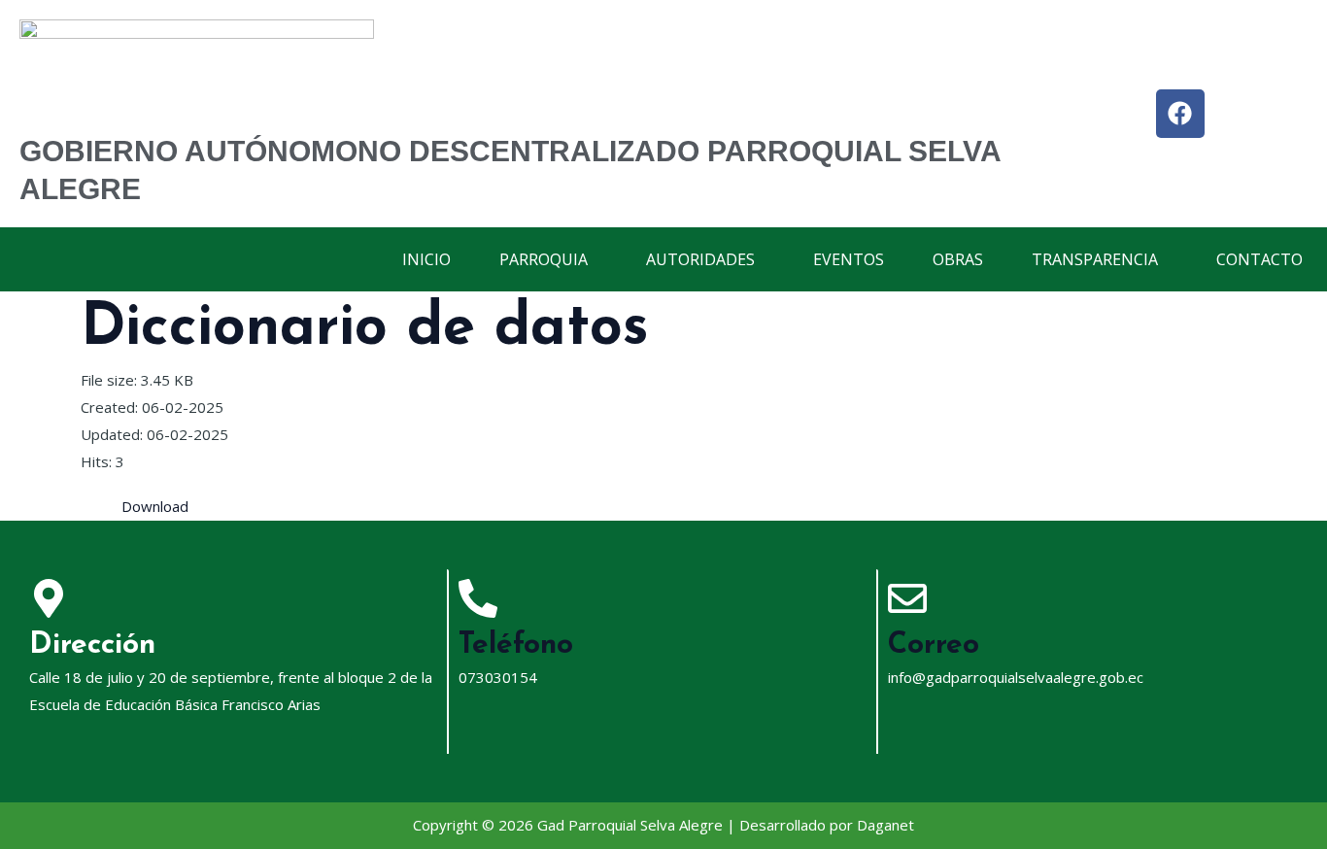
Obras (958, 259)
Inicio (426, 259)
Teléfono (516, 645)
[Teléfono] (478, 598)
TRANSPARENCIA (1095, 259)
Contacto (1259, 259)
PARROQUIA (543, 259)
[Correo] (907, 598)
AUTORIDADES (700, 259)
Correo (933, 645)
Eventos (848, 259)
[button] (548, 259)
